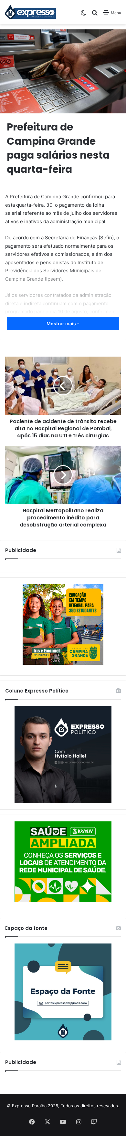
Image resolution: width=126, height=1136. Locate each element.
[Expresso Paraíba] (31, 12)
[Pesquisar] (94, 15)
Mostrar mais (62, 323)
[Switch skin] (83, 15)
